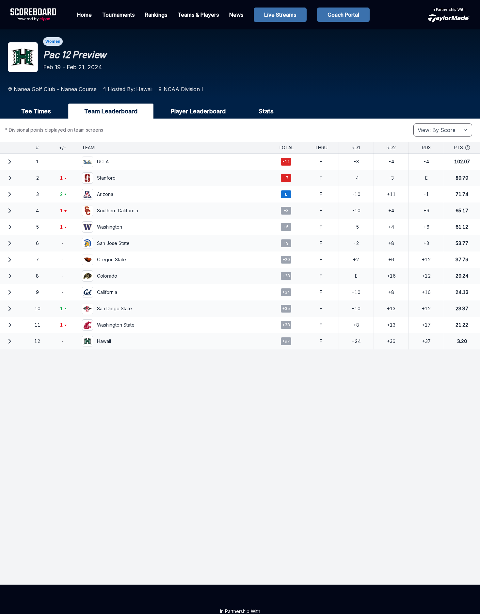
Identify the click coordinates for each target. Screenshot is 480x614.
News (236, 14)
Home (84, 14)
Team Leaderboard (110, 111)
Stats (266, 111)
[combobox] (442, 130)
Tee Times (36, 111)
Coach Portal (343, 14)
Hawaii (144, 89)
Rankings (156, 14)
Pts (458, 147)
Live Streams (280, 14)
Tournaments (118, 14)
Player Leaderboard (198, 111)
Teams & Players (198, 14)
